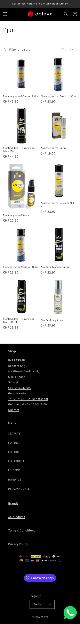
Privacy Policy (18, 544)
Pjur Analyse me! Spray (53, 147)
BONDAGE (14, 479)
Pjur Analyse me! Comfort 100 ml (58, 96)
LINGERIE (14, 470)
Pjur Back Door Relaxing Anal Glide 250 (19, 149)
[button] (5, 14)
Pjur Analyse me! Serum (16, 215)
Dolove (44, 616)
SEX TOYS (14, 433)
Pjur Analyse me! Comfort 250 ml (21, 96)
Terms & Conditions (21, 530)
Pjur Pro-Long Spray (51, 320)
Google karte (17, 393)
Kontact (13, 410)
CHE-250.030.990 (19, 388)
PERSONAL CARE (19, 489)
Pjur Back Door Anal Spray (54, 266)
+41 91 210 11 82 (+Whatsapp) (28, 399)
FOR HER (13, 442)
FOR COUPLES (17, 461)
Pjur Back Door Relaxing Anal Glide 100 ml (19, 320)
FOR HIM (13, 452)
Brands (13, 503)
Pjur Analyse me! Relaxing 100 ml (57, 204)
